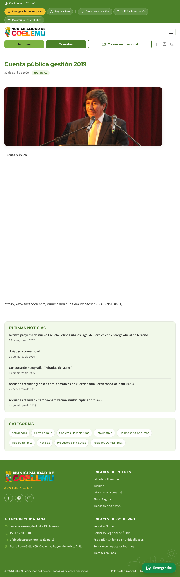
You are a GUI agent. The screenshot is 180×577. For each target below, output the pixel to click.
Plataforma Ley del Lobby (26, 20)
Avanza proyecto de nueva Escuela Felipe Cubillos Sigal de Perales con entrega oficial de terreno (78, 335)
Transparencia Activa (97, 11)
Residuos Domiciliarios (108, 443)
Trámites (66, 44)
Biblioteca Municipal (107, 479)
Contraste (15, 3)
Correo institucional (123, 44)
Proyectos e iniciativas (71, 443)
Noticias (24, 44)
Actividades (19, 433)
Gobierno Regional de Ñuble (112, 533)
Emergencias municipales (26, 12)
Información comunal (108, 492)
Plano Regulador (104, 499)
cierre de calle (43, 433)
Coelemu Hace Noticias (74, 433)
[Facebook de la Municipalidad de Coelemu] (156, 44)
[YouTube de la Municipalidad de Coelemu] (172, 44)
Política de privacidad (123, 571)
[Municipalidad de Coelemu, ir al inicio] (25, 32)
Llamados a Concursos (134, 433)
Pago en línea (62, 11)
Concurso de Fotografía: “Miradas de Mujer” (40, 367)
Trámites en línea (105, 553)
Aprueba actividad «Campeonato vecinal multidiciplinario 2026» (55, 400)
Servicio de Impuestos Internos (114, 546)
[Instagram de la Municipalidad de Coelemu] (164, 44)
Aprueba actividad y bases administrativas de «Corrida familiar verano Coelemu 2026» (71, 384)
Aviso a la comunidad (25, 351)
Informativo (104, 433)
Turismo (99, 486)
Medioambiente (22, 443)
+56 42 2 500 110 (20, 533)
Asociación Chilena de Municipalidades (119, 540)
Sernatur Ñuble (104, 526)
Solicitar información (133, 11)
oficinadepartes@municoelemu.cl (32, 540)
